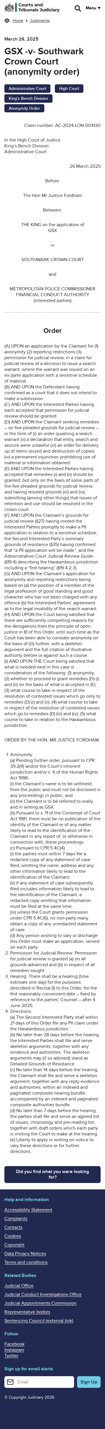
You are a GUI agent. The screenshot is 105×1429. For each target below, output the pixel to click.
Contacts (13, 1227)
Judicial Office (19, 1286)
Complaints (15, 1219)
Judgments (40, 20)
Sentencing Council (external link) (38, 1321)
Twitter (11, 1356)
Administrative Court (27, 88)
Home (18, 20)
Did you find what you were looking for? (52, 1174)
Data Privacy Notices (25, 1254)
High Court (69, 88)
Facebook (14, 1344)
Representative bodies (27, 1312)
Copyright (14, 1245)
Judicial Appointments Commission (40, 1303)
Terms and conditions (26, 1262)
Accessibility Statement (28, 1210)
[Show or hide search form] (78, 8)
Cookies (12, 1236)
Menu (91, 8)
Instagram (14, 1350)
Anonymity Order (24, 108)
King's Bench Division (28, 98)
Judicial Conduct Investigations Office (43, 1294)
